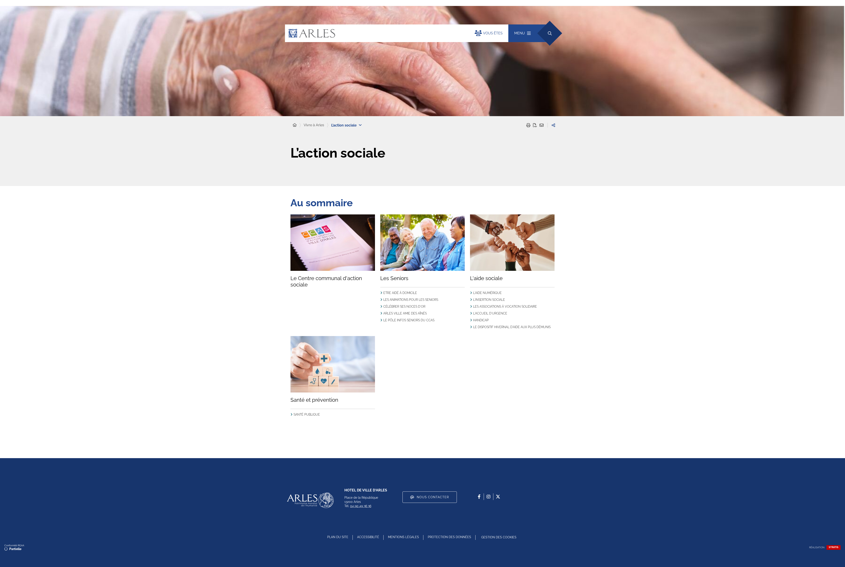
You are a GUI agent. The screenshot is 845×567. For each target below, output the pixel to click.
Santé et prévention (314, 400)
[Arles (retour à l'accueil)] (375, 33)
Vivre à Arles (314, 125)
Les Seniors (394, 278)
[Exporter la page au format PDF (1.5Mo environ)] (535, 125)
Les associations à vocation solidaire (505, 306)
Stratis (833, 547)
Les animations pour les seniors (410, 299)
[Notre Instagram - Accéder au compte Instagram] (488, 496)
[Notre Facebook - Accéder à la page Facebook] (479, 496)
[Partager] (553, 125)
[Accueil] (295, 125)
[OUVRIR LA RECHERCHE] (549, 33)
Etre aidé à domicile (400, 293)
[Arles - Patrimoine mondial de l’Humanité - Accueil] (310, 500)
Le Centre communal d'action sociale (326, 281)
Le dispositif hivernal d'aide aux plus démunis (512, 327)
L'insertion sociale (489, 299)
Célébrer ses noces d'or (404, 306)
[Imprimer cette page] (528, 125)
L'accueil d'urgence (490, 313)
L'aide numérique (487, 293)
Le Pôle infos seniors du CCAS (408, 320)
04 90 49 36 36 (360, 506)
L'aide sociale (486, 278)
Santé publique (307, 414)
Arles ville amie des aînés (405, 313)
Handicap (481, 320)
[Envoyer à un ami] (541, 125)
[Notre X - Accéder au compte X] (498, 496)
